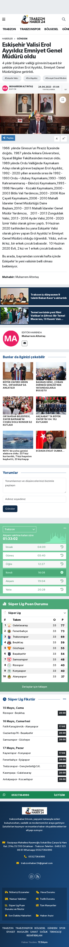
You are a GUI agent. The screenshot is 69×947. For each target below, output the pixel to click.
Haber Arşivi (46, 915)
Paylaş (10, 138)
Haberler (7, 39)
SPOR (62, 928)
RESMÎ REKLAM (34, 935)
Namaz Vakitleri (18, 899)
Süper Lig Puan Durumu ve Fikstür (15, 907)
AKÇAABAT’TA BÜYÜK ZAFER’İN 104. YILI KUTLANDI (48, 419)
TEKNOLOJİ (55, 932)
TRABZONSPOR (30, 29)
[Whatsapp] (31, 876)
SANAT (34, 932)
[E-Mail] (24, 343)
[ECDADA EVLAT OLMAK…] (51, 439)
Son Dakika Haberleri (20, 915)
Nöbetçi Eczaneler (19, 892)
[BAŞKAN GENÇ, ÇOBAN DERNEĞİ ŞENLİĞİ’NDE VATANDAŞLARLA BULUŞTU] (51, 371)
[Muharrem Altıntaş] (11, 338)
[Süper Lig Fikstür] (64, 699)
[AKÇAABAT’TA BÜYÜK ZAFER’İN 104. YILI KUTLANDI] (51, 405)
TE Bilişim (43, 942)
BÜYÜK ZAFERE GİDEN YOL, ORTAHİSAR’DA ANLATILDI (15, 385)
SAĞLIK (44, 932)
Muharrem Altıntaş (33, 336)
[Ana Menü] (3, 19)
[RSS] (37, 876)
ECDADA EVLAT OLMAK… (50, 451)
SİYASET (10, 932)
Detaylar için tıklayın (34, 686)
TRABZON (9, 29)
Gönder (10, 508)
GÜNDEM (22, 39)
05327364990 (36, 856)
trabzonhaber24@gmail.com (37, 863)
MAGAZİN (22, 932)
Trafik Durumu (47, 899)
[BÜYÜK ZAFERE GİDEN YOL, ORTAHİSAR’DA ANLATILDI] (18, 371)
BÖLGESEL (51, 29)
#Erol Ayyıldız (31, 78)
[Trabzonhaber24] (33, 19)
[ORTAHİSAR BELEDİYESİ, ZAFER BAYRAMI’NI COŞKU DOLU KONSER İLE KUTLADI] (18, 405)
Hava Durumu (48, 892)
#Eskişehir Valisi (11, 78)
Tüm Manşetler (48, 905)
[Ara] (63, 19)
